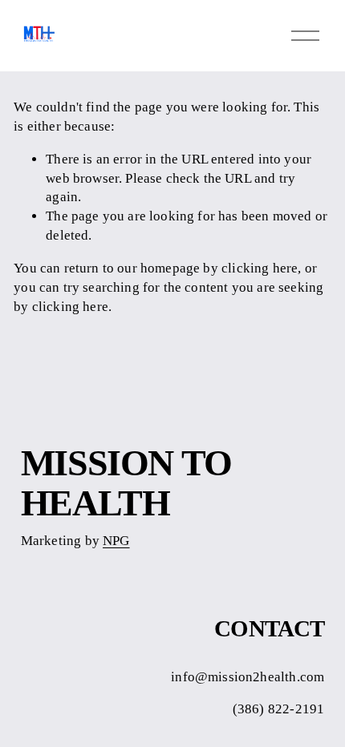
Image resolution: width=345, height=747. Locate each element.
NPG (116, 540)
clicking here (259, 268)
